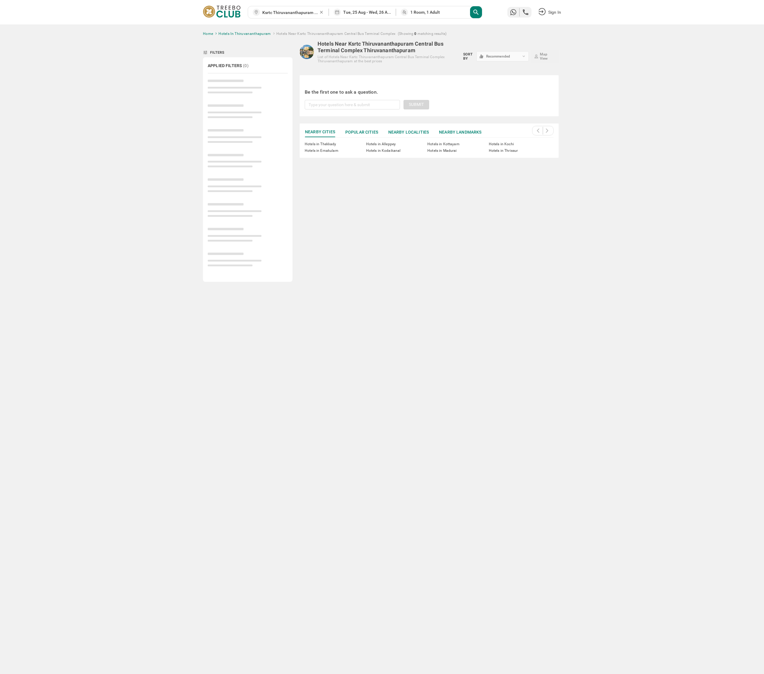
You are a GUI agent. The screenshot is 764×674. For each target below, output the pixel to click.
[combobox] (290, 12)
